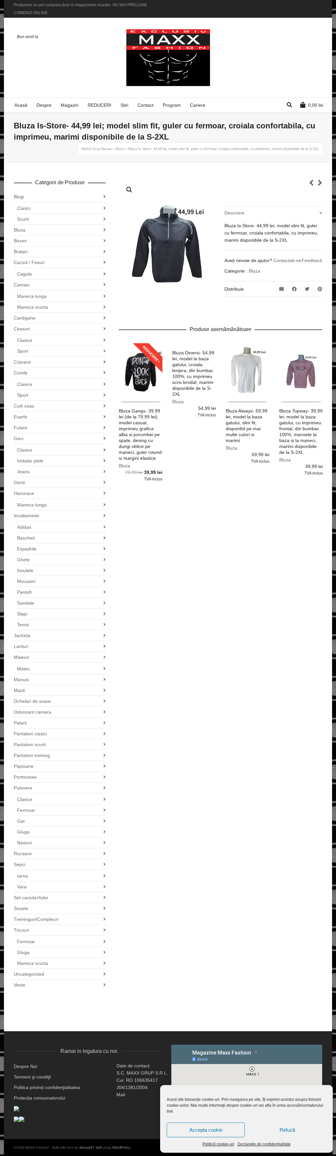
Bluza (254, 271)
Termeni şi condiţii (32, 1076)
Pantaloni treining (32, 755)
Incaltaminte (26, 515)
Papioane (23, 766)
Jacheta (22, 635)
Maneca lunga (32, 296)
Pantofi (24, 592)
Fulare (20, 427)
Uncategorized (29, 974)
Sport (22, 351)
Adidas (24, 527)
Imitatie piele (30, 460)
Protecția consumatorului (39, 1097)
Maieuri (21, 657)
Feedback (312, 260)
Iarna (22, 875)
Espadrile (26, 548)
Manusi (21, 679)
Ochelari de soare (32, 701)
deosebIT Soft (90, 1147)
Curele (21, 372)
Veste (19, 985)
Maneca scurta (32, 307)
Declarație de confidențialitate (264, 1144)
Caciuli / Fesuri (29, 262)
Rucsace (23, 853)
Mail (120, 1094)
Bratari (21, 251)
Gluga (23, 831)
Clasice (24, 340)
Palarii (20, 722)
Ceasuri (22, 328)
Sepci (19, 864)
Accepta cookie (205, 1130)
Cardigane (24, 318)
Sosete (21, 908)
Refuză (287, 1130)
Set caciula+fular (31, 897)
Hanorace (24, 493)
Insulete (25, 570)
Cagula (24, 274)
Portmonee (25, 777)
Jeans (23, 471)
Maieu (23, 668)
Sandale (25, 603)
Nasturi (24, 842)
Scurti (23, 219)
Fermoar (26, 810)
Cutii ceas (24, 406)
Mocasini (26, 581)
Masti (19, 690)
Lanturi (21, 646)
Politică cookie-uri (218, 1144)
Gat (21, 821)
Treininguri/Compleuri (36, 919)
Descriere (234, 212)
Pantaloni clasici (30, 733)
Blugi (19, 196)
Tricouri (21, 930)
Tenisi (23, 624)
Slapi (22, 613)
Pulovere (23, 787)
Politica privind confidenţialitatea (47, 1087)
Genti (19, 482)
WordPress (121, 1147)
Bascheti (26, 538)
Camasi (22, 284)
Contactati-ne (287, 260)
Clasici (24, 208)
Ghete (23, 559)
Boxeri (20, 240)
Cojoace (22, 362)
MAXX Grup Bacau (96, 149)
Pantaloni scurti (30, 744)
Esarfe (20, 416)
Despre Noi (25, 1066)
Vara (22, 886)
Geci (18, 438)
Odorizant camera (32, 712)
